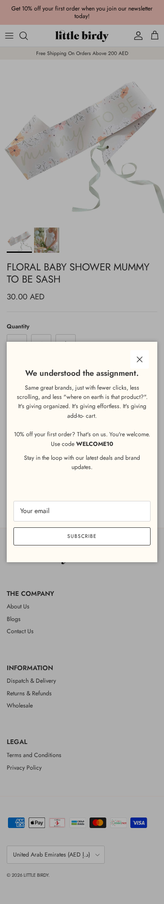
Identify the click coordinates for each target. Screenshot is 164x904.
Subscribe (82, 536)
